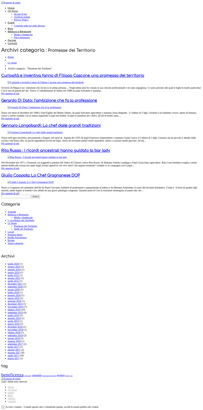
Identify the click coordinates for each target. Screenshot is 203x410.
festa (67, 376)
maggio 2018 (14, 341)
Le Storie (12, 62)
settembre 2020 (15, 286)
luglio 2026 (13, 263)
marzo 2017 (14, 358)
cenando (37, 375)
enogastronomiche (49, 376)
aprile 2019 (13, 321)
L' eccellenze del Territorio (21, 220)
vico (71, 376)
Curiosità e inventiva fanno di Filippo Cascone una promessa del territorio (72, 75)
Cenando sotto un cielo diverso (29, 25)
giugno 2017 (14, 349)
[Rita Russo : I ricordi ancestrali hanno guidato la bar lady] (37, 157)
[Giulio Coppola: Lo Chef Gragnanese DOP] (31, 182)
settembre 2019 (15, 312)
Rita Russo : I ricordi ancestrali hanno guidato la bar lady (55, 150)
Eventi (11, 23)
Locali (11, 231)
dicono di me (20, 14)
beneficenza (12, 374)
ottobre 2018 (14, 332)
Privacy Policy (21, 19)
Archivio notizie (22, 17)
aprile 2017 (13, 355)
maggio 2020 (14, 295)
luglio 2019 (13, 315)
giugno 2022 (14, 278)
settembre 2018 (15, 335)
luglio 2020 (13, 292)
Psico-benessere (22, 37)
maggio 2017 (14, 352)
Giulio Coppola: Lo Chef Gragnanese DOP (40, 175)
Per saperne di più (10, 93)
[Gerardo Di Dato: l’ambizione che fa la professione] (34, 107)
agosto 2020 (14, 289)
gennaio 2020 (14, 301)
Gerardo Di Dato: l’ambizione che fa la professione (49, 100)
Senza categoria (15, 243)
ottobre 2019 (14, 309)
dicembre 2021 (15, 284)
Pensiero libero (15, 234)
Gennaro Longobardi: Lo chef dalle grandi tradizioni (51, 125)
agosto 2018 (14, 338)
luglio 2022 (13, 275)
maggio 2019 (14, 318)
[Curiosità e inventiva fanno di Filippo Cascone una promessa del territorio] (46, 82)
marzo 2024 (14, 272)
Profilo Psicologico (17, 237)
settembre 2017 (15, 344)
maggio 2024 (14, 269)
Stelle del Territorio (23, 229)
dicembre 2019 (15, 304)
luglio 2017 (13, 347)
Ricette (11, 240)
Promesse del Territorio (25, 226)
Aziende (12, 211)
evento (61, 375)
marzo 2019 (14, 324)
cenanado (27, 376)
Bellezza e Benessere (19, 32)
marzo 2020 (14, 298)
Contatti (12, 43)
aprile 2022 (13, 281)
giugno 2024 (14, 266)
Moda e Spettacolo (23, 34)
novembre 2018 (15, 329)
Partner (12, 40)
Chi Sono (13, 11)
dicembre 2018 (15, 326)
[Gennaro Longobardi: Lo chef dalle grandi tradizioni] (35, 132)
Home (11, 8)
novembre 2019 (15, 306)
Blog (10, 29)
